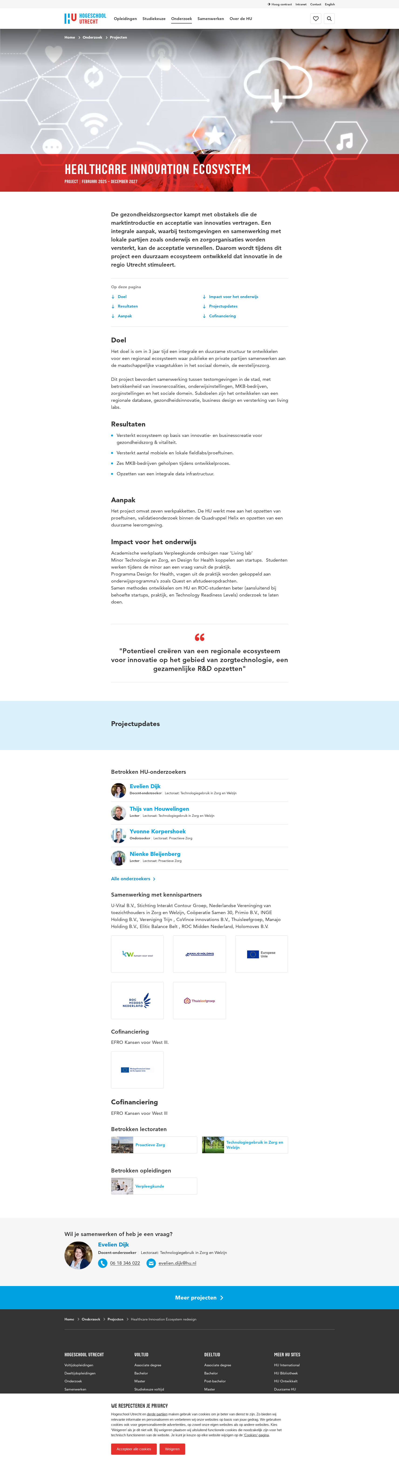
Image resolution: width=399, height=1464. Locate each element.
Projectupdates (223, 306)
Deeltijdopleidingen (80, 1373)
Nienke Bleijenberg (155, 854)
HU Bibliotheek (286, 1373)
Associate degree (147, 1365)
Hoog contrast (282, 4)
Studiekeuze (154, 18)
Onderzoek (181, 18)
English (330, 4)
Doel (121, 296)
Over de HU (241, 18)
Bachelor (141, 1373)
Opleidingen (125, 18)
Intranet (301, 4)
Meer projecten (196, 1297)
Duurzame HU (285, 1389)
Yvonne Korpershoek (158, 831)
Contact (315, 4)
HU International (287, 1365)
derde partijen (157, 1414)
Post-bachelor (215, 1381)
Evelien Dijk (145, 786)
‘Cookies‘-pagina (256, 1435)
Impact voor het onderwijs (233, 296)
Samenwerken (211, 18)
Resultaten (127, 306)
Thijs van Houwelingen (159, 809)
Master (139, 1381)
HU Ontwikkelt (285, 1381)
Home (70, 37)
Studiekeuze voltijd (149, 1389)
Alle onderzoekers (131, 878)
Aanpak (124, 316)
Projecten (118, 37)
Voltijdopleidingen (79, 1365)
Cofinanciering (222, 316)
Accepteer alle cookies (134, 1449)
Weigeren (172, 1449)
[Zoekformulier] (329, 18)
